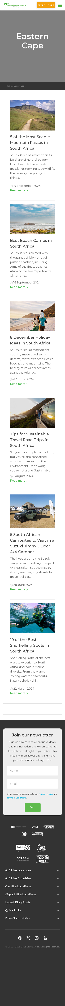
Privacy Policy (46, 794)
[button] (32, 872)
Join (32, 807)
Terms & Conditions (16, 797)
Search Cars (46, 5)
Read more (18, 190)
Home (9, 86)
